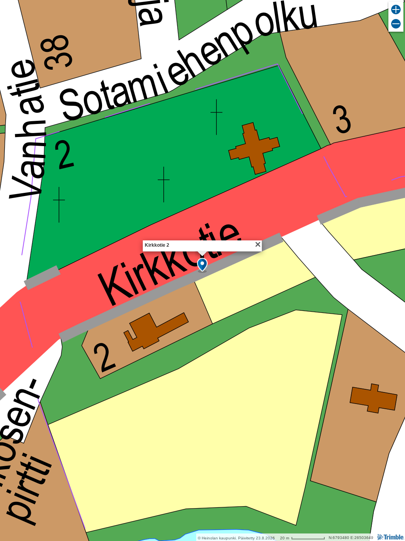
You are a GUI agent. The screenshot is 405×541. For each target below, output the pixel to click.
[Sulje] (258, 244)
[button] (202, 265)
